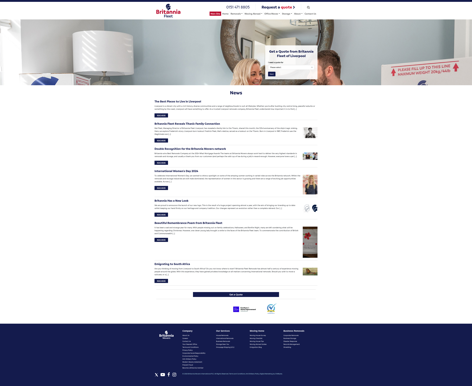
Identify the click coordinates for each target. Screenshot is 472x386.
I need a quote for (275, 62)
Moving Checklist (256, 338)
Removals (236, 13)
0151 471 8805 (238, 6)
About (297, 13)
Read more (161, 115)
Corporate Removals (291, 335)
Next (272, 74)
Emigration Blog (256, 347)
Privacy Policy (187, 350)
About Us (185, 335)
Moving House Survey (258, 335)
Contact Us (310, 13)
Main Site (215, 13)
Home (225, 13)
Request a (277, 6)
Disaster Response (290, 341)
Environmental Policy (190, 356)
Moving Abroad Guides (258, 344)
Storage (286, 13)
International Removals (224, 338)
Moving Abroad (252, 13)
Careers (185, 338)
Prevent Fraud (187, 365)
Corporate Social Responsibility (193, 353)
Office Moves (271, 13)
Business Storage (289, 338)
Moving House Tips (257, 341)
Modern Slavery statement (192, 362)
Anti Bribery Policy (252, 374)
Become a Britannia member (192, 368)
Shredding (287, 347)
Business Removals (223, 341)
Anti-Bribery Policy (189, 359)
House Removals (222, 335)
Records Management (291, 344)
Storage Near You (222, 344)
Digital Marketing (266, 374)
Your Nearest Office (189, 344)
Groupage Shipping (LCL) (225, 347)
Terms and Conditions (190, 347)
